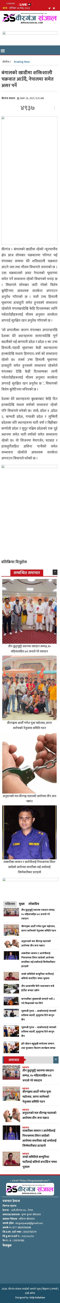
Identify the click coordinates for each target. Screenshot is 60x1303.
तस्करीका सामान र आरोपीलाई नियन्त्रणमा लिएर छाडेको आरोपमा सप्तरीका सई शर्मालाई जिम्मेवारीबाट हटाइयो (29, 867)
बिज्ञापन (46, 1289)
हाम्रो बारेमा (30, 1293)
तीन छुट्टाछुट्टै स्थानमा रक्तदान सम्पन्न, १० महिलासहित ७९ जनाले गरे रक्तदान (29, 649)
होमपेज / (7, 62)
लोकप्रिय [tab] (33, 904)
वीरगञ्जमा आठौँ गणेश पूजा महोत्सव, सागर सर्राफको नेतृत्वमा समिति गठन (29, 725)
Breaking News (22, 62)
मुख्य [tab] (22, 904)
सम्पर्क (54, 1289)
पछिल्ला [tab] (10, 904)
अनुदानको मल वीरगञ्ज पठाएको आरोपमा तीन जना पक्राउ (29, 799)
